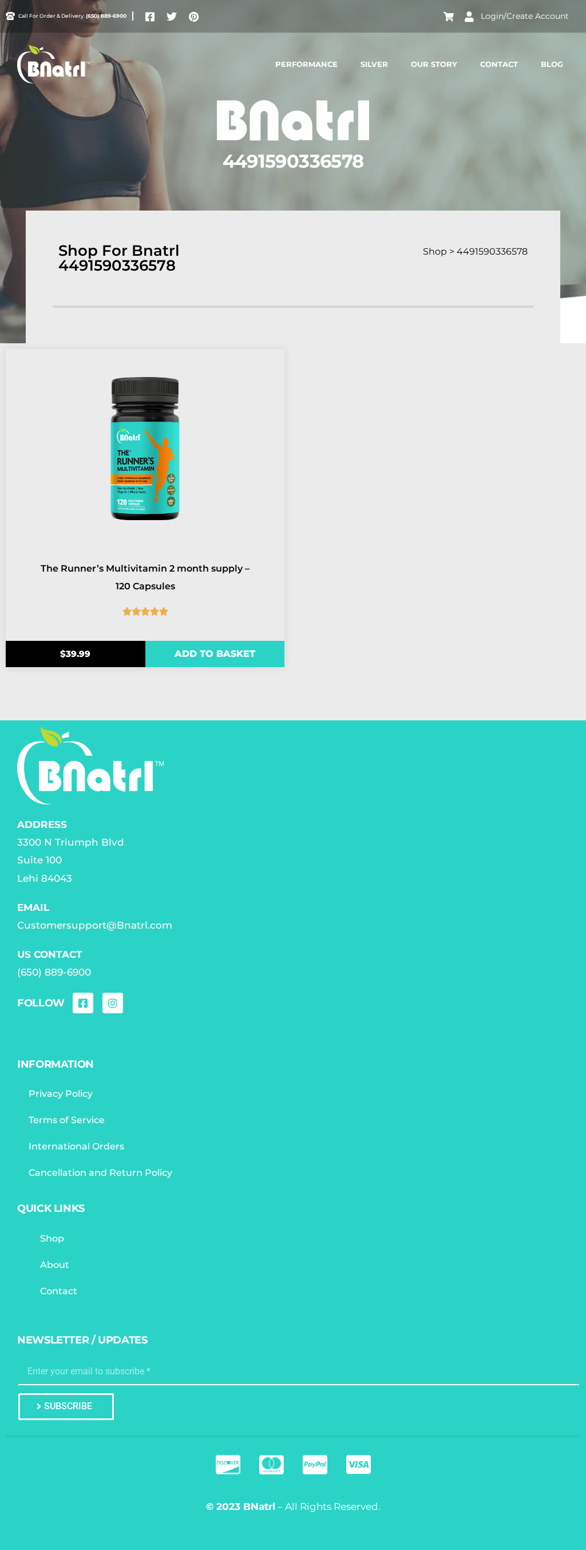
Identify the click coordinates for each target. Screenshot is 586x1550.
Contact (499, 64)
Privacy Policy (61, 1093)
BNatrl (259, 1506)
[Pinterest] (193, 16)
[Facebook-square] (150, 16)
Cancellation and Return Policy (100, 1172)
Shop (52, 1238)
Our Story (434, 64)
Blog (552, 64)
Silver (374, 64)
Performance (306, 64)
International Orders (76, 1146)
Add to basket (215, 653)
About (54, 1264)
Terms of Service (67, 1120)
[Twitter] (172, 16)
